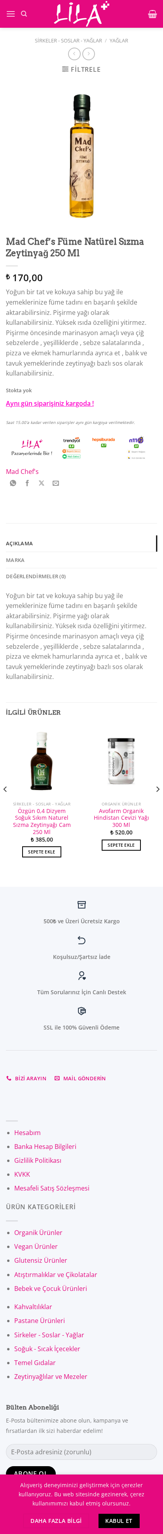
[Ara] (24, 13)
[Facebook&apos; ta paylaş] (27, 483)
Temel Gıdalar (35, 1362)
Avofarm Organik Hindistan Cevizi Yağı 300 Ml (121, 817)
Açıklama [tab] (19, 543)
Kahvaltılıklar (33, 1306)
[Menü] (10, 13)
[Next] (157, 805)
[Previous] (5, 805)
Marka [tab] (15, 560)
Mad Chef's (22, 471)
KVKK (22, 1174)
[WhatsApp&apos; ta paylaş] (13, 483)
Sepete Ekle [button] (41, 852)
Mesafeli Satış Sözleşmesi (51, 1188)
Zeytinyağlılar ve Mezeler (50, 1376)
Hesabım (27, 1132)
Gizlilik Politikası (37, 1160)
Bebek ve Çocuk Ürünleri (50, 1288)
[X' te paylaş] (41, 483)
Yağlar (119, 40)
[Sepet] (152, 14)
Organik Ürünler (38, 1232)
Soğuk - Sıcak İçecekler (47, 1348)
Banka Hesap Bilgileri (45, 1146)
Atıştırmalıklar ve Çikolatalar (55, 1274)
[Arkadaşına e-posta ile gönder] (56, 483)
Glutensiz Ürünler (40, 1260)
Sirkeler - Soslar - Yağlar (68, 40)
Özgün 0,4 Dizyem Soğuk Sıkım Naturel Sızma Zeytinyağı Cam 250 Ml (42, 821)
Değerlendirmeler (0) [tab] (36, 576)
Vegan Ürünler (36, 1246)
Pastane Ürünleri (39, 1320)
